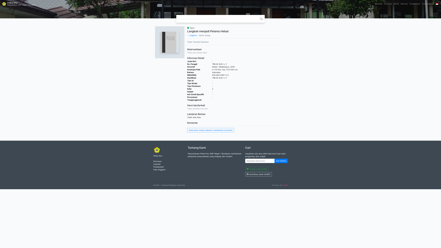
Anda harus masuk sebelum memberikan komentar (211, 130)
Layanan (157, 164)
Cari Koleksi (281, 161)
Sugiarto (193, 35)
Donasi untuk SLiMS (258, 169)
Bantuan (404, 4)
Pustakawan (415, 4)
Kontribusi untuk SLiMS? (259, 174)
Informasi (388, 4)
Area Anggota (428, 4)
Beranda (378, 4)
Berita (396, 4)
